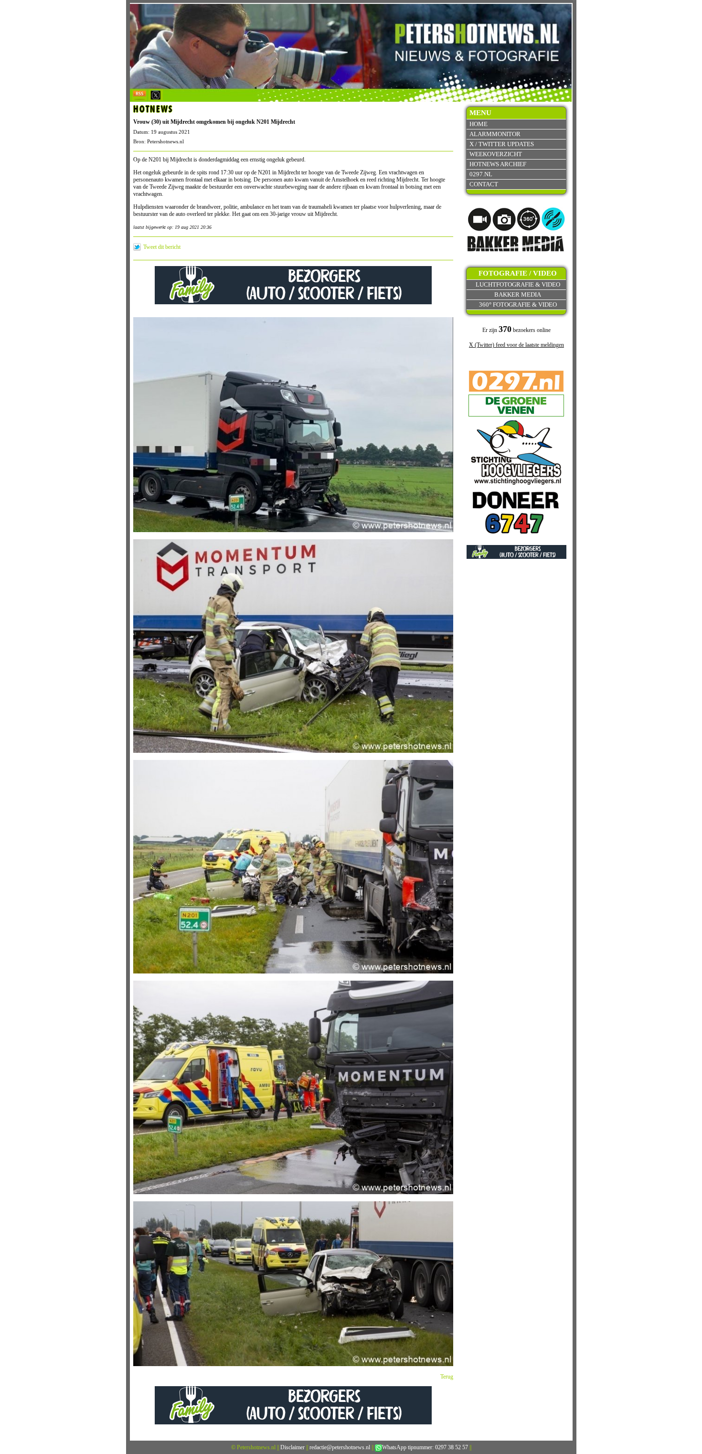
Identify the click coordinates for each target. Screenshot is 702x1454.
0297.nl (480, 174)
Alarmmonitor (495, 134)
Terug (446, 1376)
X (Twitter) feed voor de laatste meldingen (516, 345)
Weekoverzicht (495, 154)
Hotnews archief (497, 164)
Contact (483, 184)
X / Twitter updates (501, 144)
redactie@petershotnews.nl (339, 1447)
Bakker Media (517, 294)
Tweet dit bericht (162, 247)
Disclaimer (292, 1447)
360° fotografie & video (518, 304)
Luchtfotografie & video (518, 284)
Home (478, 124)
